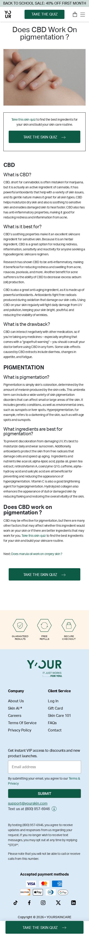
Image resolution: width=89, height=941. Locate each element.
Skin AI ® (15, 708)
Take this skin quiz (23, 119)
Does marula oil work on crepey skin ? (36, 554)
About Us (16, 701)
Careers (14, 716)
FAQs (52, 723)
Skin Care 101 (59, 716)
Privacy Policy (19, 730)
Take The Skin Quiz (40, 137)
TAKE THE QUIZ (44, 14)
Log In (53, 701)
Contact (55, 730)
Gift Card (55, 708)
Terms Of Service (22, 723)
